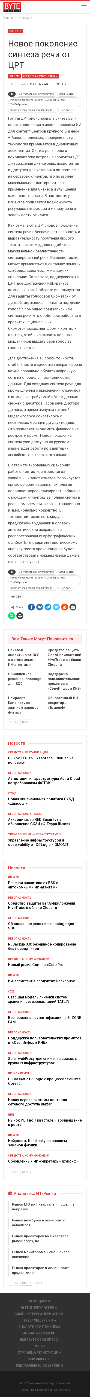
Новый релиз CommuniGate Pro (35, 965)
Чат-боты (66, 110)
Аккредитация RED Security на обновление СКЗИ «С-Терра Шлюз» (39, 821)
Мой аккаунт (39, 1359)
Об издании (39, 1301)
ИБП (11, 1114)
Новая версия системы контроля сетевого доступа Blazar (37, 1102)
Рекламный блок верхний (39, 1365)
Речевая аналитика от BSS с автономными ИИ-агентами (33, 885)
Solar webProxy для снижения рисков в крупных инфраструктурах (42, 1060)
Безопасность (20, 773)
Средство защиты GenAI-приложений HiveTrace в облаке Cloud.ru (41, 905)
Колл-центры (66, 94)
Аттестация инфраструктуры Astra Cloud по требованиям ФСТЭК (44, 780)
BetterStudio (62, 1389)
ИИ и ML (14, 76)
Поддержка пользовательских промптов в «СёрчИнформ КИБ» (44, 1040)
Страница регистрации (39, 1352)
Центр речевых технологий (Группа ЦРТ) (32, 110)
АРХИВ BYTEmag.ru (39, 1333)
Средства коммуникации (40, 76)
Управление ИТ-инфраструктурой (35, 834)
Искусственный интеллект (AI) (36, 94)
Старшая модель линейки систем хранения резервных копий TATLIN (38, 999)
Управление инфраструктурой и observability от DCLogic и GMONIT (38, 842)
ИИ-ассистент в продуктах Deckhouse (41, 981)
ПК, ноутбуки (18, 1073)
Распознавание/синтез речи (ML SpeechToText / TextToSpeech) (37, 102)
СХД (11, 991)
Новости (15, 31)
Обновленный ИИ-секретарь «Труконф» (43, 1161)
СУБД (12, 793)
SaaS (38, 814)
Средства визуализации (28, 752)
